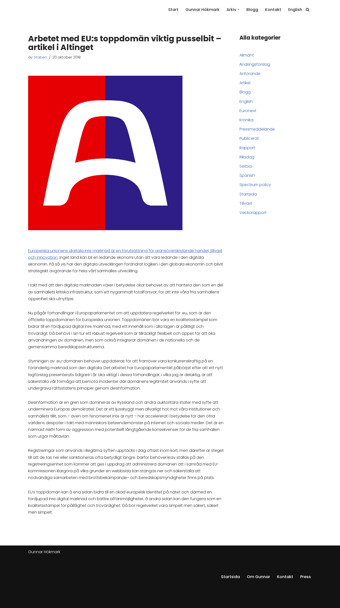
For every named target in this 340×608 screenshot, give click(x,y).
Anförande (249, 73)
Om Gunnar (258, 577)
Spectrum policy (255, 185)
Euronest (247, 111)
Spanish (247, 175)
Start (173, 9)
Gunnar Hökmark (202, 9)
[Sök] (307, 9)
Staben (40, 57)
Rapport (247, 148)
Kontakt (273, 9)
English (295, 9)
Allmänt (246, 55)
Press (305, 577)
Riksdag (246, 157)
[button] (238, 9)
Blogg (252, 9)
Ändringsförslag (254, 64)
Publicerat (249, 138)
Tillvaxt (245, 203)
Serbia (245, 166)
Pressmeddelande (257, 129)
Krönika (246, 120)
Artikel (244, 83)
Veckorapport (253, 212)
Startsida (248, 194)
